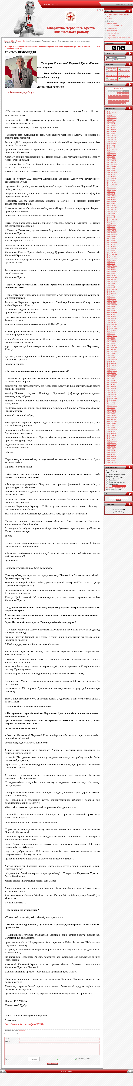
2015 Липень (111, 203)
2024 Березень (112, 406)
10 (124, 96)
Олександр (22, 1030)
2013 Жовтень (111, 162)
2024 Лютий (111, 404)
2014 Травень (111, 176)
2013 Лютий (111, 147)
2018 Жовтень (111, 279)
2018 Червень (111, 271)
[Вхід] (102, 10)
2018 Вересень (112, 277)
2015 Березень (112, 195)
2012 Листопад (112, 141)
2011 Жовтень (111, 116)
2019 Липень (111, 297)
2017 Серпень (111, 252)
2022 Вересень (112, 371)
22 (24, 41)
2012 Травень (111, 129)
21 (115, 101)
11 (127, 96)
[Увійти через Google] (123, 48)
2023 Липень (111, 390)
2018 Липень (111, 273)
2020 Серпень (111, 322)
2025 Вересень (112, 441)
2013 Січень (111, 145)
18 (127, 98)
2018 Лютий (111, 264)
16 (121, 98)
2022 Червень (111, 365)
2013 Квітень (111, 151)
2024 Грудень (111, 423)
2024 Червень (111, 411)
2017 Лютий (111, 240)
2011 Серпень (111, 112)
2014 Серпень (111, 182)
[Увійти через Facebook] (119, 48)
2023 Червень (111, 388)
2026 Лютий (111, 450)
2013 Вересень (112, 160)
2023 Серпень (111, 392)
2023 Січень (111, 378)
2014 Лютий (111, 170)
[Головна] (97, 10)
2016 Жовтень (111, 232)
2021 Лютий (111, 334)
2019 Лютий (111, 287)
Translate (122, 60)
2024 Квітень (111, 408)
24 (124, 101)
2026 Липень (111, 460)
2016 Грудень (111, 236)
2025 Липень (111, 437)
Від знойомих (113, 480)
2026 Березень (112, 452)
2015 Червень (111, 201)
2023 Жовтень (111, 396)
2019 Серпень (111, 299)
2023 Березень (112, 382)
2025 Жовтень (111, 443)
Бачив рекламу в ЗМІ (116, 478)
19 (109, 101)
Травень (18, 41)
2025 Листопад (112, 445)
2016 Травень (111, 223)
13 (112, 98)
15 (118, 98)
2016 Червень (111, 225)
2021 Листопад (112, 351)
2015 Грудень (111, 213)
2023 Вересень (112, 394)
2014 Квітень (111, 174)
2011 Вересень (112, 114)
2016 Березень (112, 219)
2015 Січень (111, 192)
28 (115, 103)
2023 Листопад (112, 398)
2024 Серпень (111, 415)
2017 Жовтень (111, 256)
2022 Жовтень (111, 373)
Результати (109, 488)
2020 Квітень (111, 314)
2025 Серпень (111, 439)
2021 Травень (111, 339)
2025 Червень (111, 435)
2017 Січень (111, 238)
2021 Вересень (112, 347)
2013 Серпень (111, 158)
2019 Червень (111, 295)
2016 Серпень (111, 229)
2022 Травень (111, 363)
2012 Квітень (111, 127)
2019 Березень (112, 289)
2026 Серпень (111, 462)
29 (118, 103)
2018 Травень (111, 269)
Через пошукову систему (117, 482)
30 (121, 103)
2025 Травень (111, 433)
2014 (12, 41)
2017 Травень (111, 246)
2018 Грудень (111, 283)
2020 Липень (111, 320)
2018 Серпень (111, 275)
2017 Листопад (112, 258)
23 (121, 101)
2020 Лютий (111, 310)
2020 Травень (111, 316)
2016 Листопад (112, 234)
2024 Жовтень (111, 419)
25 (127, 101)
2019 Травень (111, 293)
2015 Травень (111, 199)
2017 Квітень (111, 244)
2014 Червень (111, 178)
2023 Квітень (111, 384)
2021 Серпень (111, 345)
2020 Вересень (112, 324)
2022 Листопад (112, 374)
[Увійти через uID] (114, 48)
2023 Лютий (111, 380)
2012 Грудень (111, 143)
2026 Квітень (111, 454)
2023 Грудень (111, 400)
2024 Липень (111, 413)
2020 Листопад (112, 328)
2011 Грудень (111, 120)
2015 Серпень (111, 205)
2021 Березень (112, 336)
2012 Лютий (111, 123)
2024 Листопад (112, 421)
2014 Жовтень (111, 186)
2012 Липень (111, 133)
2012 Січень (111, 121)
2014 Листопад (112, 188)
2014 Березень (112, 172)
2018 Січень (111, 262)
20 (112, 101)
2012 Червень (111, 131)
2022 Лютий (111, 357)
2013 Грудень (111, 166)
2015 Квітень (111, 197)
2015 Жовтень (111, 209)
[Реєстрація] (100, 10)
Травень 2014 (118, 89)
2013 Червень (111, 155)
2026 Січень (111, 448)
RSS (57, 4)
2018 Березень (112, 266)
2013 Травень (111, 153)
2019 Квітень (111, 291)
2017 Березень (112, 242)
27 (112, 103)
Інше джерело (113, 484)
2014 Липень (111, 180)
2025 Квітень (111, 431)
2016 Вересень (112, 230)
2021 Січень (111, 332)
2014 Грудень (111, 190)
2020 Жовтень (111, 326)
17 (124, 98)
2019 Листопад (112, 304)
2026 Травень (111, 456)
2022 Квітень (111, 361)
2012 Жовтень (111, 139)
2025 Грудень (111, 447)
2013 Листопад (112, 164)
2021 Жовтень (111, 349)
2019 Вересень (112, 301)
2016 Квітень (111, 221)
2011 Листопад (112, 118)
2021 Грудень (111, 353)
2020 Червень (111, 318)
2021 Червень (111, 341)
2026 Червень (111, 458)
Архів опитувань (119, 488)
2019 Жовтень (111, 302)
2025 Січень (111, 425)
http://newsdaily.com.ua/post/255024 (24, 1024)
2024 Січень (111, 402)
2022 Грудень (111, 376)
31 (124, 103)
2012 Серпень (111, 135)
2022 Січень (111, 355)
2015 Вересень (112, 207)
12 (109, 98)
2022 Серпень (111, 369)
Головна (7, 41)
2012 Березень (112, 125)
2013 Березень (112, 149)
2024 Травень (111, 410)
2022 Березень (112, 359)
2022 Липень (111, 367)
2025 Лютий (111, 427)
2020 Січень (111, 308)
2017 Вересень (112, 254)
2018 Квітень (111, 267)
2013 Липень (111, 157)
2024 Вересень (112, 417)
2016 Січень (111, 215)
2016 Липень (111, 227)
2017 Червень (111, 248)
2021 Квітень (111, 338)
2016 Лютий (111, 217)
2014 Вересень (112, 184)
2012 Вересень (112, 137)
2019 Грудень (111, 306)
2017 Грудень (111, 260)
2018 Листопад (112, 281)
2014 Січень (111, 168)
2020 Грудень (111, 330)
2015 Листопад (112, 211)
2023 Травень (111, 386)
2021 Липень (111, 343)
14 (115, 98)
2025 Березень (112, 429)
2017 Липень (111, 250)
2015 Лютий (111, 193)
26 (109, 103)
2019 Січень (111, 285)
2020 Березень (112, 312)
